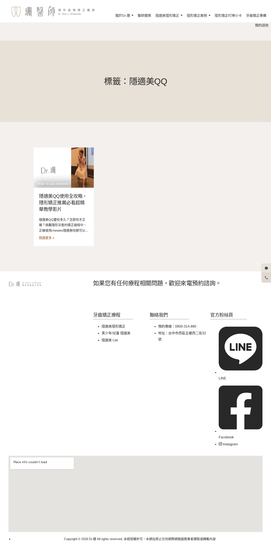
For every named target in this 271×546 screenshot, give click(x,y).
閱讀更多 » (46, 238)
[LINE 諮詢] (266, 268)
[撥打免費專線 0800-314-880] (266, 277)
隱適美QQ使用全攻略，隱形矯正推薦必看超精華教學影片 (63, 202)
